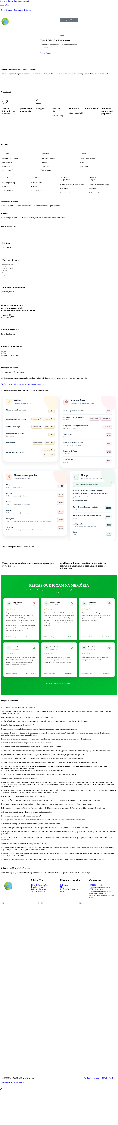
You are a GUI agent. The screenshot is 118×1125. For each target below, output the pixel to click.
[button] (59, 13)
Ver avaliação (31, 637)
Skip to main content (21, 1)
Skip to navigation (7, 1)
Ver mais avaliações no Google (59, 683)
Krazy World (4, 5)
